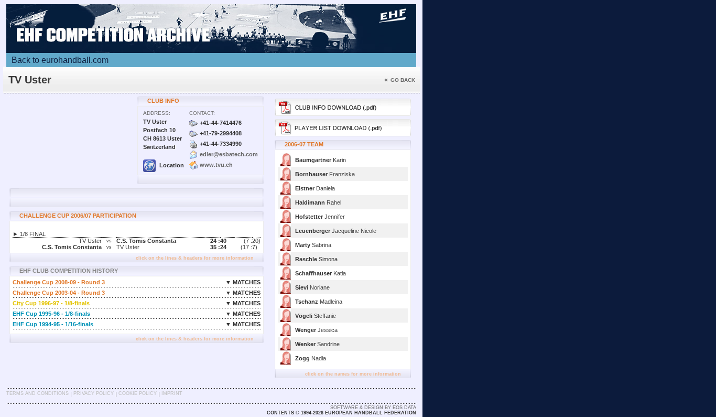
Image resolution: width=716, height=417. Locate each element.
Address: (156, 113)
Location (171, 165)
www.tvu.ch (216, 165)
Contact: (202, 113)
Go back (399, 80)
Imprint (171, 393)
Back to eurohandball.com (60, 60)
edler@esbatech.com (229, 154)
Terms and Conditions (37, 393)
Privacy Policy (93, 393)
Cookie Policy (137, 393)
